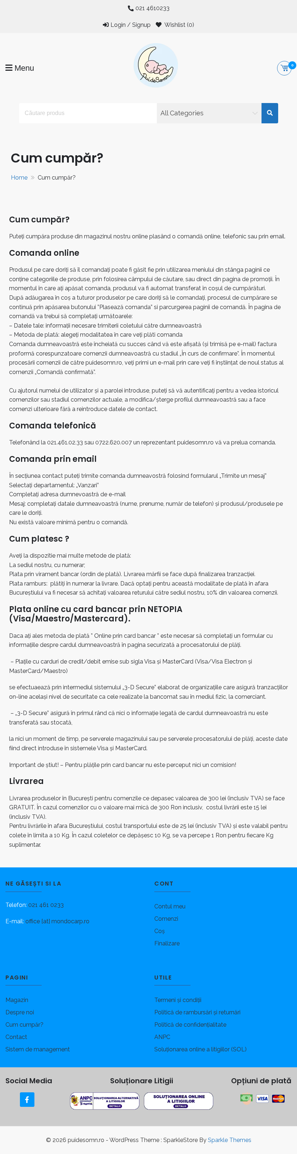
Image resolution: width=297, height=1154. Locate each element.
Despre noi (19, 1012)
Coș (159, 931)
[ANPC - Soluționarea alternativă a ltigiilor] (105, 1100)
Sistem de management (37, 1049)
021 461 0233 (46, 905)
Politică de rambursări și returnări (197, 1012)
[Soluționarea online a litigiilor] (178, 1100)
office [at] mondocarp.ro (57, 921)
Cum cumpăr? (24, 1024)
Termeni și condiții (177, 1000)
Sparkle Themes (229, 1140)
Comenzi (166, 918)
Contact (16, 1037)
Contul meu (169, 906)
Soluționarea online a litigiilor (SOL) (200, 1049)
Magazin (16, 1000)
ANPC (162, 1037)
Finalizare (167, 943)
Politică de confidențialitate (190, 1024)
